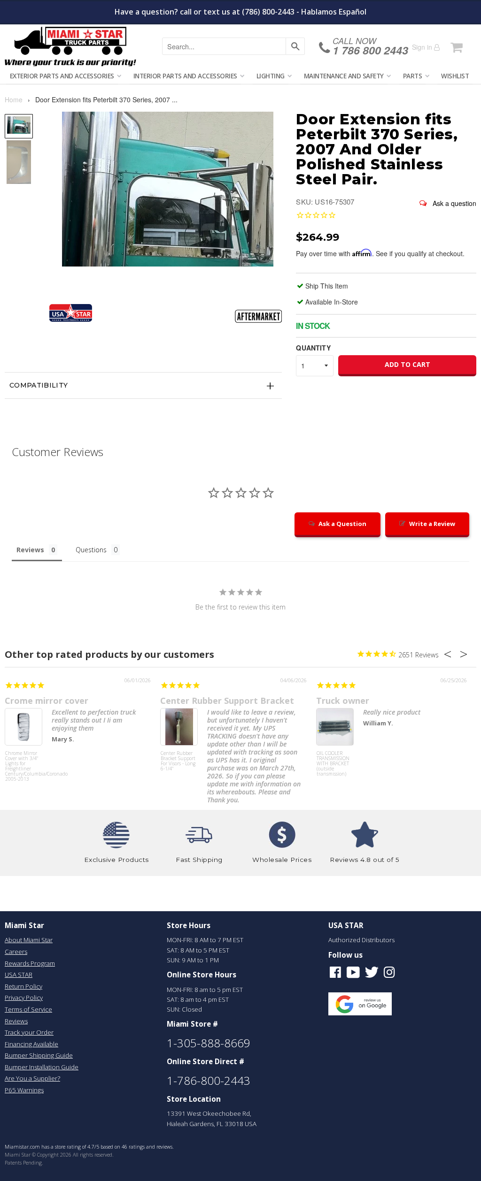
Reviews (16, 1021)
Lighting (270, 75)
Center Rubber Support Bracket (227, 700)
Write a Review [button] (432, 523)
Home (14, 99)
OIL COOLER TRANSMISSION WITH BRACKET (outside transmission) (333, 764)
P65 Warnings (24, 1090)
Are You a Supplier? (32, 1078)
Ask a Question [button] (342, 523)
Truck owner (342, 700)
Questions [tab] (91, 549)
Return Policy (23, 986)
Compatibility (38, 385)
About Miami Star (29, 940)
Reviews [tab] (30, 549)
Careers (16, 951)
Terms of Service (28, 1009)
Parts (412, 75)
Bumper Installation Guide (41, 1067)
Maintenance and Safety (344, 75)
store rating (68, 1146)
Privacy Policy (24, 997)
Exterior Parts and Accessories (62, 75)
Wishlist (455, 75)
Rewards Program (30, 963)
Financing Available (31, 1044)
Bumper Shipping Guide (39, 1055)
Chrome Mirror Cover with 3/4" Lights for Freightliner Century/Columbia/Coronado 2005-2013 (23, 766)
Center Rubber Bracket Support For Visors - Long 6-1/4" (178, 761)
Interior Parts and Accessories (185, 75)
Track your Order (29, 1032)
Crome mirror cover (46, 700)
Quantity (313, 347)
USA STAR (18, 974)
